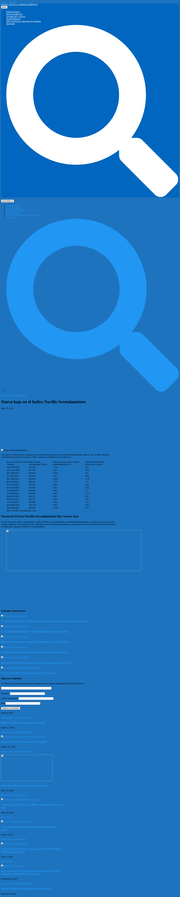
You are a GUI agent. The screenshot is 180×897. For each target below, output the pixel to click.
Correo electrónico (9, 698)
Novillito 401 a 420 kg (15, 16)
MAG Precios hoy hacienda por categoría (23, 21)
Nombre (5, 693)
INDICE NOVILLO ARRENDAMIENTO (19, 4)
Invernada (10, 24)
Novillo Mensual (13, 19)
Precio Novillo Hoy (14, 14)
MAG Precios (7, 817)
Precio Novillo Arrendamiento (13, 395)
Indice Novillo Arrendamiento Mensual (17, 717)
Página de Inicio (13, 12)
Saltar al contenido (8, 2)
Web (3, 703)
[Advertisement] (90, 429)
